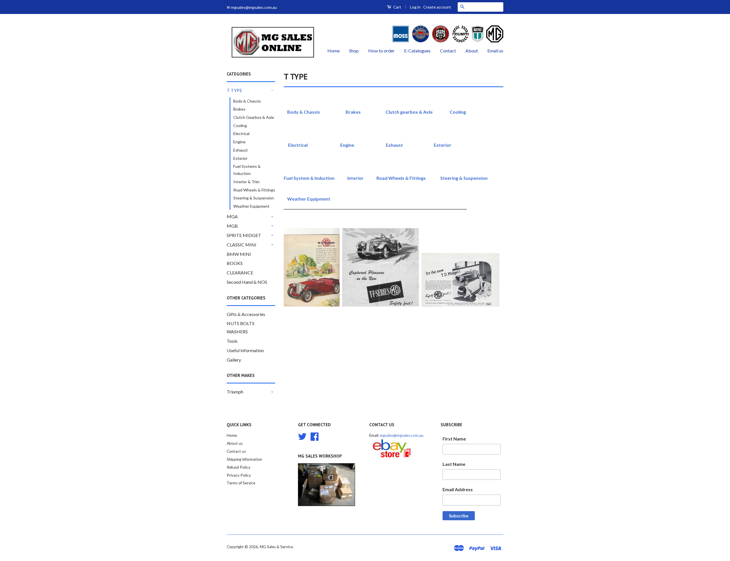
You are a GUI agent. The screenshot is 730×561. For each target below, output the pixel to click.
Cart (396, 7)
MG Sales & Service (276, 546)
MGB (232, 226)
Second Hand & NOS (247, 282)
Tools (232, 341)
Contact (448, 50)
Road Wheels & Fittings (254, 189)
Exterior (240, 158)
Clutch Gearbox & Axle (253, 117)
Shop (354, 50)
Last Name (454, 464)
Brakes (239, 109)
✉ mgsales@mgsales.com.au (252, 7)
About (471, 50)
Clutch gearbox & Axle (409, 112)
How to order (381, 50)
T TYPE (234, 90)
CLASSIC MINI (241, 244)
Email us (495, 50)
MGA (232, 216)
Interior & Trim (246, 181)
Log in (415, 7)
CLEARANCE (240, 272)
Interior (355, 178)
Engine (239, 141)
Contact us (236, 451)
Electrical (241, 133)
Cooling (240, 125)
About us (235, 443)
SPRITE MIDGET (244, 235)
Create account (437, 7)
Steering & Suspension (253, 197)
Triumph (235, 391)
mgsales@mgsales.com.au (401, 435)
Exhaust (240, 150)
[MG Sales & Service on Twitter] (302, 436)
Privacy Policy (239, 475)
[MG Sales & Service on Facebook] (314, 436)
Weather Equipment (251, 206)
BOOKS (235, 263)
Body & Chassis (247, 101)
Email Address (458, 489)
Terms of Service (241, 483)
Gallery (234, 359)
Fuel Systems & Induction (247, 170)
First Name (454, 438)
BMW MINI (239, 254)
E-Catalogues (417, 50)
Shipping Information (244, 459)
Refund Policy (238, 467)
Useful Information (245, 350)
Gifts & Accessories (246, 314)
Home (333, 50)
